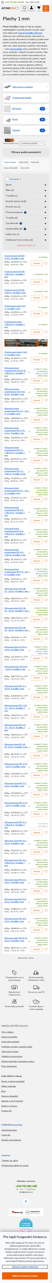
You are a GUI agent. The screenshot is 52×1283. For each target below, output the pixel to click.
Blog (3, 1091)
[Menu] (46, 8)
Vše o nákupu (7, 1032)
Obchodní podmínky (10, 1041)
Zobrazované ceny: (11, 143)
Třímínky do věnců (9, 1160)
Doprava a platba (9, 1036)
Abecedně (25, 168)
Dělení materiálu (8, 1086)
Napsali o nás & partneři (12, 1101)
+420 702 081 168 (26, 1186)
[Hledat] (24, 8)
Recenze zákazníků (9, 1096)
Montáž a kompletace (11, 1140)
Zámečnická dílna (9, 1130)
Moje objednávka (9, 1066)
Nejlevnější (23, 162)
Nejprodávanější (11, 168)
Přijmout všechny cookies (25, 1275)
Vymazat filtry (25, 245)
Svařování (5, 1135)
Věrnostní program (9, 1051)
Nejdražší (35, 162)
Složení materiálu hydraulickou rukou (17, 1061)
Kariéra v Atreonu (9, 1106)
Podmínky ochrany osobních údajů (16, 1046)
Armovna (5, 1155)
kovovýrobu (16, 49)
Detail (37, 263)
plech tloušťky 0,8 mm (30, 33)
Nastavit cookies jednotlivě (25, 1266)
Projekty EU (6, 1110)
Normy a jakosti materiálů (13, 1081)
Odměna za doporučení (11, 1056)
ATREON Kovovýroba (11, 1124)
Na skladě (15, 179)
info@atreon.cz (26, 1192)
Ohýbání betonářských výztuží (14, 1165)
